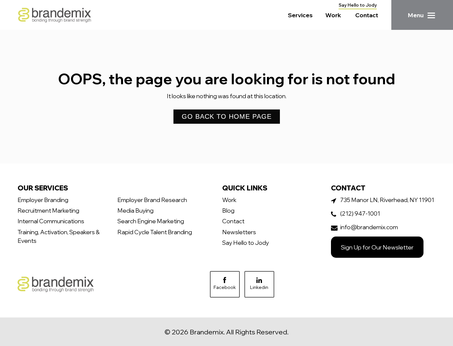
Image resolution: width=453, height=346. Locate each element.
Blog (228, 210)
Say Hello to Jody (358, 5)
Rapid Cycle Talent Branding (154, 232)
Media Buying (135, 210)
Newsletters (239, 232)
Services (300, 15)
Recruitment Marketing (48, 210)
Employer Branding (43, 199)
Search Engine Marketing (150, 221)
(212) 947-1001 (360, 213)
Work (333, 15)
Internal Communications (51, 221)
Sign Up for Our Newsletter (377, 247)
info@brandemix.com (369, 227)
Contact (366, 15)
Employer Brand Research (152, 199)
